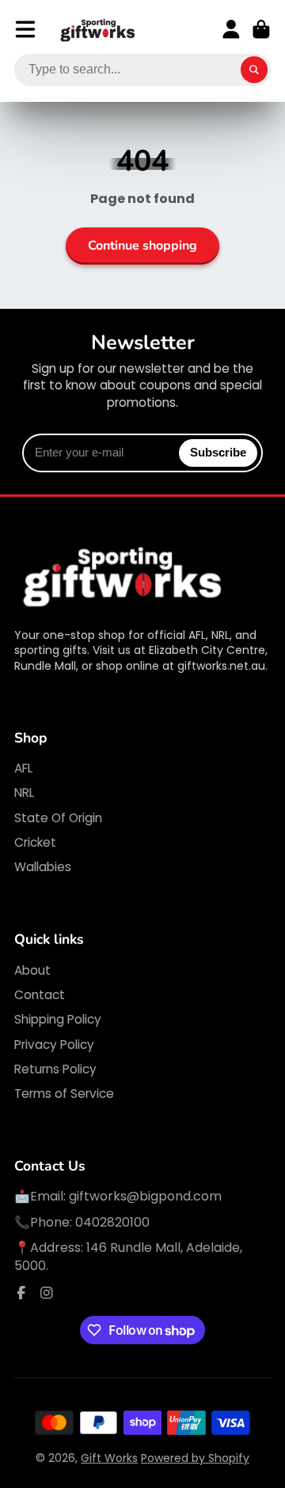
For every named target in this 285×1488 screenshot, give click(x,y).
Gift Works (109, 1458)
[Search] (254, 70)
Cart (261, 29)
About (32, 970)
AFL (23, 768)
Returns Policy (55, 1069)
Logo (98, 30)
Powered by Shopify (195, 1458)
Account (231, 29)
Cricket (35, 842)
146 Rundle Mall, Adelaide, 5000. (128, 1256)
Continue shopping (142, 245)
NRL (24, 792)
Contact (39, 994)
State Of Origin (58, 818)
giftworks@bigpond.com (145, 1196)
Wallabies (42, 867)
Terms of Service (64, 1093)
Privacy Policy (54, 1044)
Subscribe (218, 452)
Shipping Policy (57, 1019)
